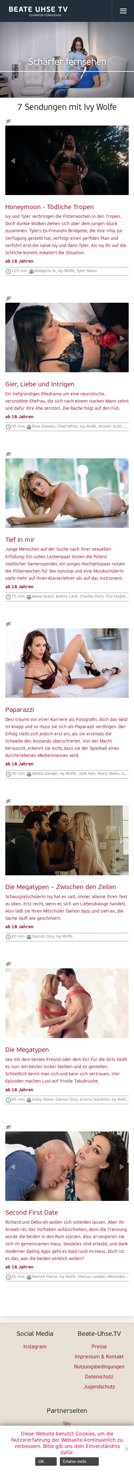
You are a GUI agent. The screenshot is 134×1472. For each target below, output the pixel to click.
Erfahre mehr (74, 1461)
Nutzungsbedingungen (99, 1367)
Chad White (67, 427)
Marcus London (91, 1277)
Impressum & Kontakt (99, 1357)
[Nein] (126, 1449)
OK (41, 1461)
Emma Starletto (94, 1100)
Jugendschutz (99, 1387)
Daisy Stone (42, 1100)
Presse (99, 1347)
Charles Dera (91, 596)
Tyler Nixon (87, 271)
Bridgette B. (45, 271)
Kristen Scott (110, 427)
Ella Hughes (116, 596)
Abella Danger (45, 774)
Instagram (34, 1347)
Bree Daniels (43, 427)
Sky (67, 1424)
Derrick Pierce (44, 1277)
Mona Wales (108, 774)
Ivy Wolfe (66, 271)
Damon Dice (43, 936)
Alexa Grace (43, 596)
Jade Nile (86, 774)
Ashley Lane (67, 596)
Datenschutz (99, 1377)
